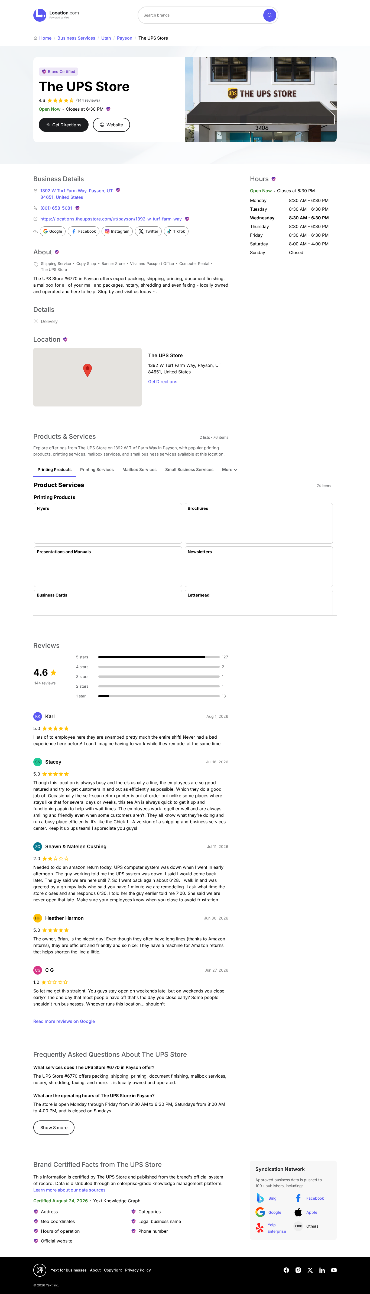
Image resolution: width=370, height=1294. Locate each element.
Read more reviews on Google (64, 1021)
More (227, 469)
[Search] (269, 15)
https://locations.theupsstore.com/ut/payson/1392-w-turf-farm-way (111, 219)
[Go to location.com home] (56, 15)
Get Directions (162, 381)
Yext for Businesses (69, 1270)
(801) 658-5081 (56, 208)
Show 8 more (53, 1127)
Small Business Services (189, 469)
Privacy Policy (138, 1270)
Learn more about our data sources (69, 1190)
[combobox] (208, 15)
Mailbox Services (139, 469)
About (95, 1270)
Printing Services (97, 469)
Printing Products (55, 469)
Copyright (113, 1270)
